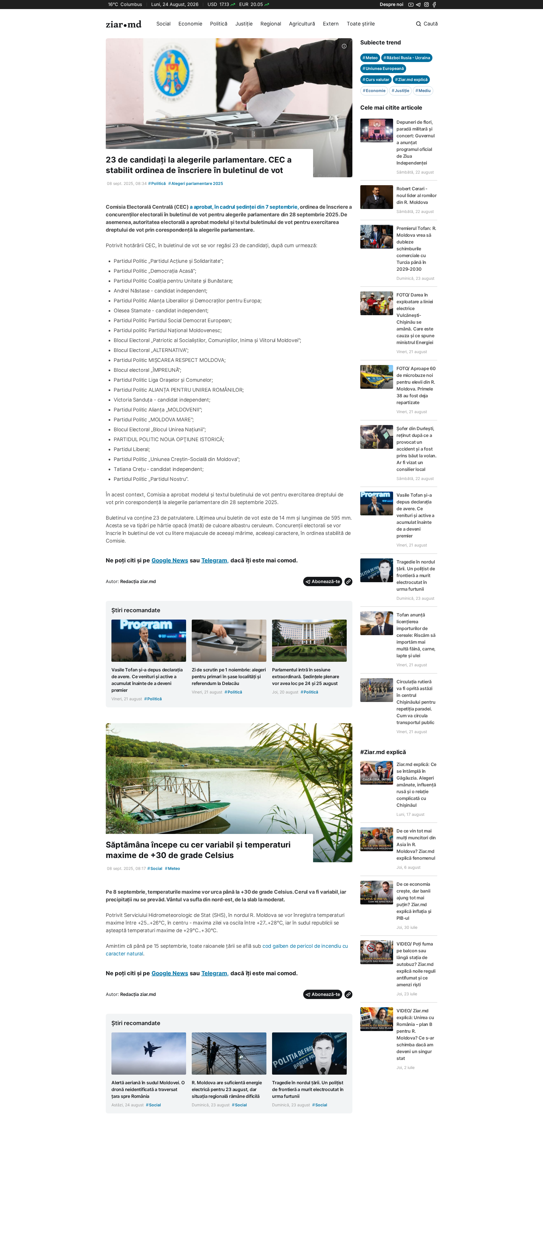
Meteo (172, 868)
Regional (270, 24)
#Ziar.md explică (383, 752)
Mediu (423, 90)
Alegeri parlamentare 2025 (195, 183)
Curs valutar (376, 79)
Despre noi (391, 4)
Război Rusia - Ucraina (406, 57)
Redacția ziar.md (138, 581)
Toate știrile (361, 24)
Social (163, 24)
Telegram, (215, 560)
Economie (190, 24)
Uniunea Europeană (383, 68)
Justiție (244, 24)
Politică (218, 24)
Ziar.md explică (411, 79)
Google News (170, 560)
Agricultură (302, 24)
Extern (331, 24)
